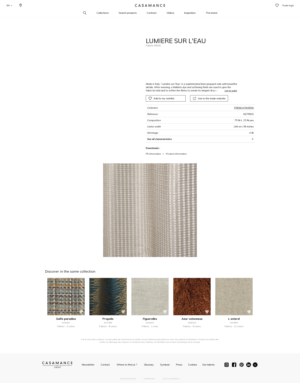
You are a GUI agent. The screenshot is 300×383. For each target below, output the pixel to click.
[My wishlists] (277, 5)
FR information (153, 153)
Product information (176, 153)
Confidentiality (149, 379)
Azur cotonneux (192, 319)
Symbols (165, 364)
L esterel (234, 319)
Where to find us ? (127, 364)
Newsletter (88, 364)
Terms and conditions (171, 379)
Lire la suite (231, 90)
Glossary (149, 364)
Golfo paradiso (66, 319)
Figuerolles (150, 319)
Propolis (107, 319)
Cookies (192, 364)
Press (179, 364)
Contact (105, 364)
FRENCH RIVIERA (244, 107)
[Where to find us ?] (20, 5)
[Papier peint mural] (255, 365)
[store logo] (150, 5)
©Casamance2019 (128, 379)
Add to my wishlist (164, 98)
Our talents (208, 364)
